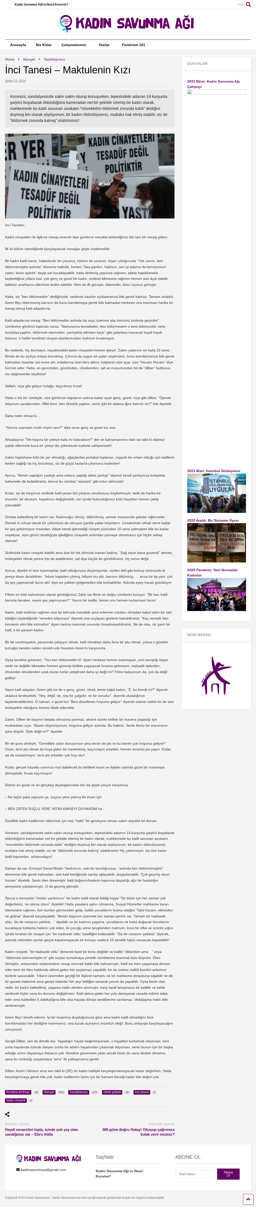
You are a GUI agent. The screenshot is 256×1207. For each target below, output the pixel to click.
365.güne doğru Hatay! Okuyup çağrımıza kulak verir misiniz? (138, 1132)
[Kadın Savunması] (128, 30)
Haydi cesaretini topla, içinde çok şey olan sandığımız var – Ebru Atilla (41, 1132)
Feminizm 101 (133, 45)
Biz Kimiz (44, 45)
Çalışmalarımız (74, 45)
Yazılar (104, 45)
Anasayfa (18, 45)
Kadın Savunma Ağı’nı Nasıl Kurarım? (41, 4)
